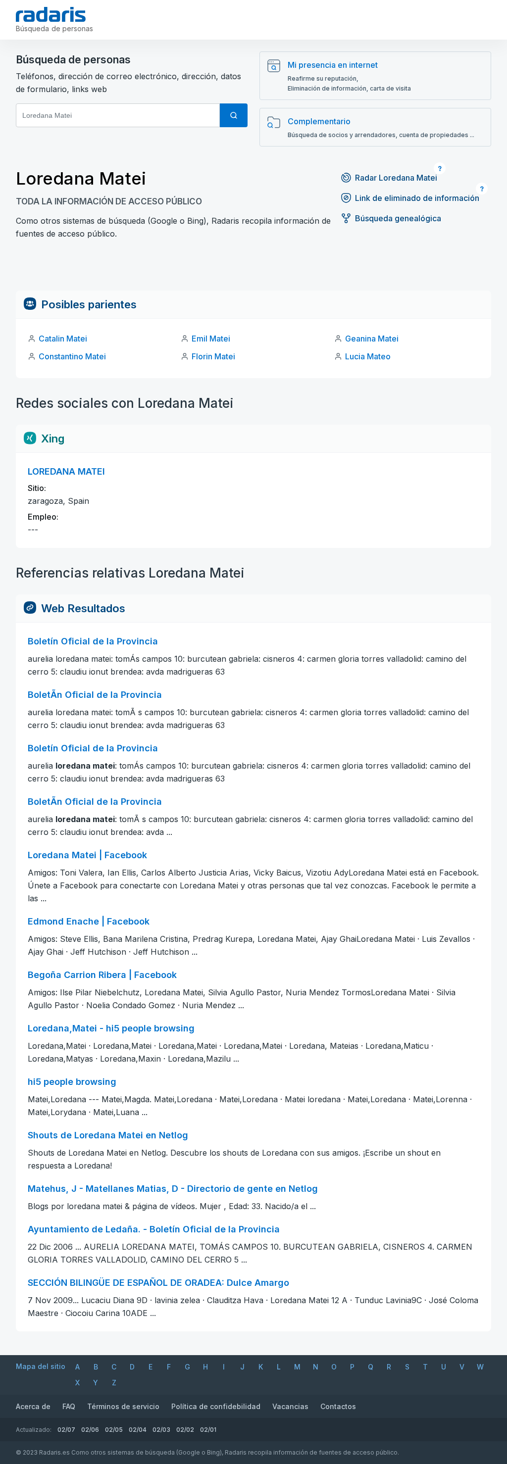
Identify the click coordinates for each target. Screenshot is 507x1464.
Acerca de (33, 1406)
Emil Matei (211, 338)
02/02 (185, 1429)
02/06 (90, 1429)
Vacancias (290, 1406)
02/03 (161, 1429)
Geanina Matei (372, 338)
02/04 (138, 1429)
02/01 (208, 1429)
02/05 (114, 1429)
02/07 (66, 1429)
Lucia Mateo (368, 356)
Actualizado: (33, 1429)
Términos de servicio (123, 1406)
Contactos (338, 1406)
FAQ (68, 1406)
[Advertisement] (253, 268)
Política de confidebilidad (215, 1406)
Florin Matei (213, 356)
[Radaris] (51, 14)
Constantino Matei (72, 356)
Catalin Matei (63, 338)
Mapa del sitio (40, 1366)
